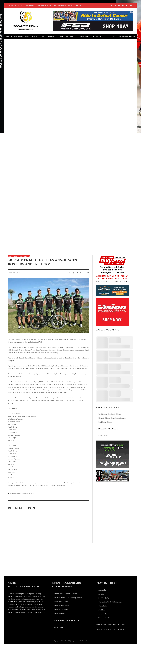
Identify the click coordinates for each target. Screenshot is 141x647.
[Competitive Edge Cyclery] (112, 454)
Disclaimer (101, 610)
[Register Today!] (112, 290)
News (10, 256)
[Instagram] (119, 5)
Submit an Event (59, 613)
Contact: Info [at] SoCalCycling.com (110, 602)
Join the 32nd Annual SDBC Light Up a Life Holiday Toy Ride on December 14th (47, 541)
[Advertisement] (112, 497)
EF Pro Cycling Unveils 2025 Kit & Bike (27, 122)
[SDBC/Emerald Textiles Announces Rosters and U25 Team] (48, 305)
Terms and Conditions (105, 618)
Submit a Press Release (61, 605)
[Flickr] (115, 5)
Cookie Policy (102, 606)
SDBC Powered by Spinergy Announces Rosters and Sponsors (75, 541)
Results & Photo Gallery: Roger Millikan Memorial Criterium (40, 69)
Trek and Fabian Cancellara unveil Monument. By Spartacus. (40, 148)
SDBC (19, 493)
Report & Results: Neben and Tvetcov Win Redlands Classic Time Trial (44, 43)
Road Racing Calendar (105, 422)
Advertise (101, 594)
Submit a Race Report (61, 609)
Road (15, 256)
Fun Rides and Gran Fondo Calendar (109, 414)
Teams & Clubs (24, 256)
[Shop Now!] (112, 312)
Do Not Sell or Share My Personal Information (110, 629)
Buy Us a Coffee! (103, 598)
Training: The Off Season (21, 227)
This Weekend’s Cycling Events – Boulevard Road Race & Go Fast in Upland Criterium (52, 174)
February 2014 (14, 493)
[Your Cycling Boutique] (112, 476)
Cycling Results (103, 435)
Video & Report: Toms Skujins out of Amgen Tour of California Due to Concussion (50, 95)
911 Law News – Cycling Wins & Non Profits (29, 201)
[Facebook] (111, 5)
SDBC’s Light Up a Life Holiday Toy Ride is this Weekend (18, 539)
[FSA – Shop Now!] (93, 26)
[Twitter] (122, 5)
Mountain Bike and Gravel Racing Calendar (112, 418)
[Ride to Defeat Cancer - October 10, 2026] (93, 15)
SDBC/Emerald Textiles (28, 493)
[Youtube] (126, 5)
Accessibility (102, 590)
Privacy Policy (103, 614)
